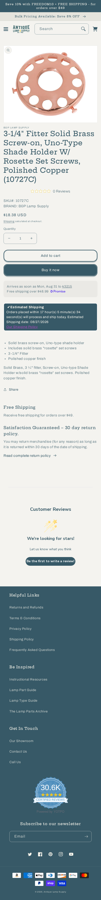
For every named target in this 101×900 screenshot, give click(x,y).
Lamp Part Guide (22, 690)
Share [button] (14, 389)
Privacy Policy (20, 629)
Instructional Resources (28, 679)
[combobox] (62, 29)
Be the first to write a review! (50, 561)
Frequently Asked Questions (32, 650)
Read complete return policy (27, 456)
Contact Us (18, 751)
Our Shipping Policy (22, 327)
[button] (6, 29)
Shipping (9, 221)
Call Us (15, 762)
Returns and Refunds (26, 607)
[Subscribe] (86, 836)
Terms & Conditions (25, 618)
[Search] (83, 29)
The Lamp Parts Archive (28, 711)
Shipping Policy (21, 639)
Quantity (10, 229)
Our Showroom (21, 741)
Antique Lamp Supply (55, 892)
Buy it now (51, 270)
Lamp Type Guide (23, 700)
